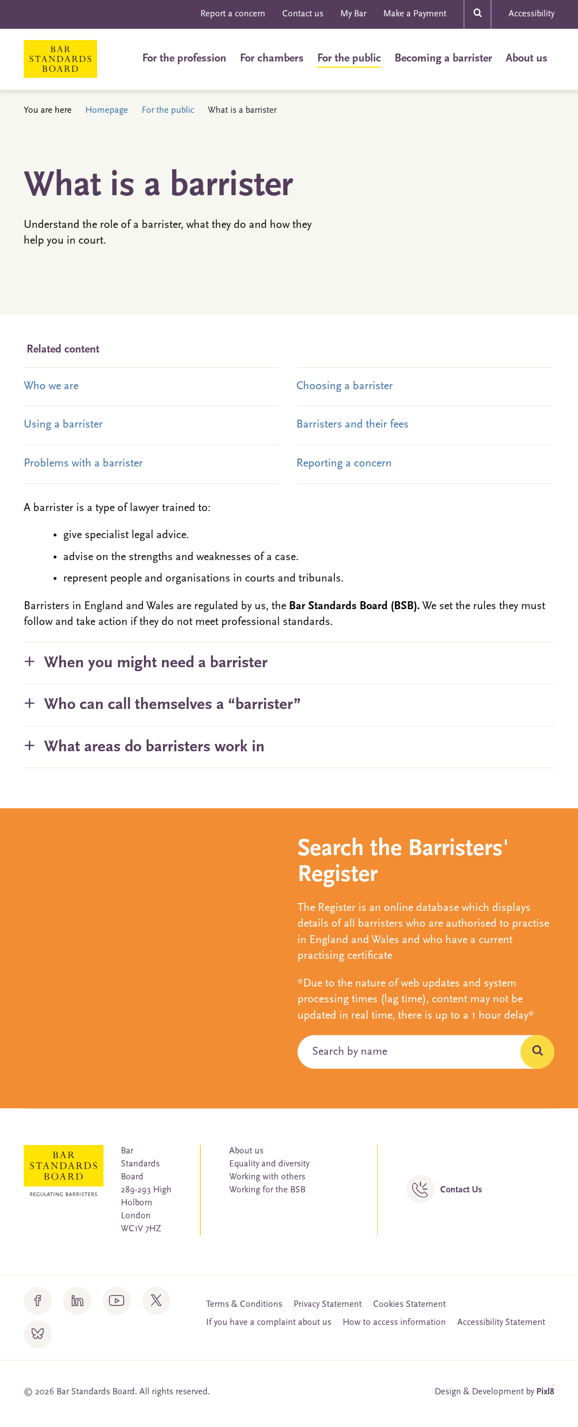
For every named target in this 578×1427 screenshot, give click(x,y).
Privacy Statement (328, 1304)
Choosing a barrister (344, 386)
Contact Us (461, 1190)
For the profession (184, 58)
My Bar (353, 14)
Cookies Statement (409, 1304)
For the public (349, 58)
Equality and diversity (269, 1164)
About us (527, 58)
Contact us (302, 14)
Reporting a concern (344, 463)
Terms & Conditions (244, 1304)
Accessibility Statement (501, 1322)
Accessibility (531, 14)
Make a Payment (414, 14)
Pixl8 (545, 1392)
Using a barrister (63, 424)
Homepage (106, 110)
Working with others (267, 1177)
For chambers (272, 58)
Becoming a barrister (443, 58)
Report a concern (232, 14)
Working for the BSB (267, 1190)
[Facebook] (38, 1301)
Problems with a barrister (83, 463)
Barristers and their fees (352, 424)
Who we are (51, 386)
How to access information (394, 1322)
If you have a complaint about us (268, 1322)
